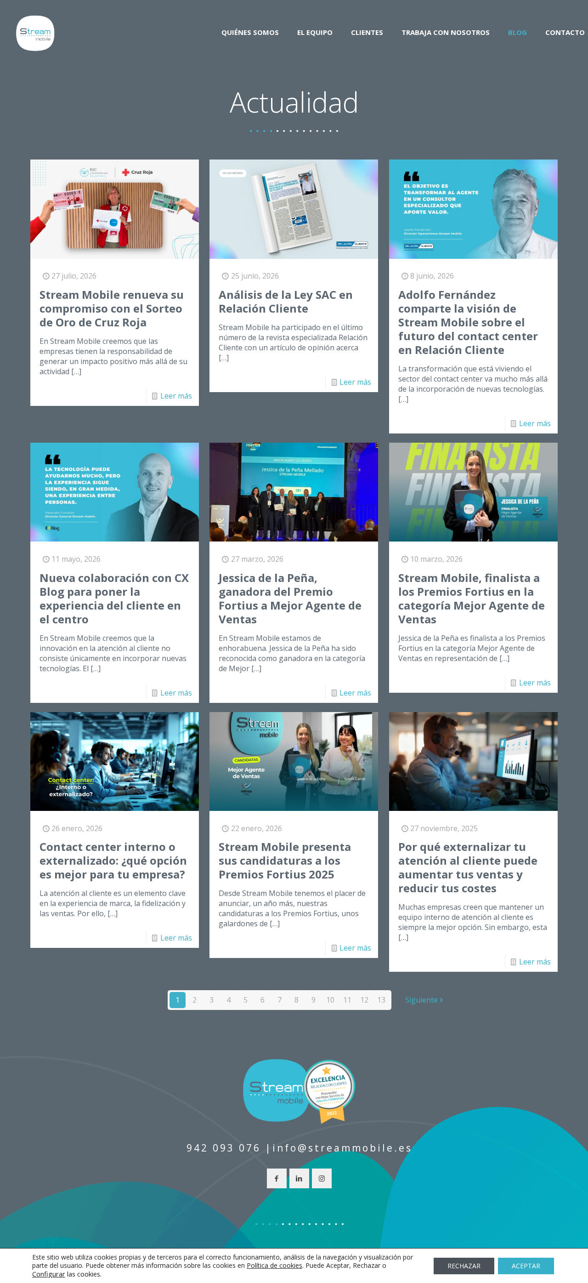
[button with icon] (277, 1178)
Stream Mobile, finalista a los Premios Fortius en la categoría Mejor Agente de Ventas (471, 598)
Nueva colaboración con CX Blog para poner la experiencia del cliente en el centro (114, 598)
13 (381, 1000)
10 (330, 1000)
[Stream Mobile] (35, 32)
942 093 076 (224, 1147)
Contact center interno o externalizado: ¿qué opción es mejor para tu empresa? (113, 860)
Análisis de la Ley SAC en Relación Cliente (286, 301)
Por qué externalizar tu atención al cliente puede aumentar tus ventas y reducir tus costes (467, 867)
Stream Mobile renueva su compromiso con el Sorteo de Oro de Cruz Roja (112, 308)
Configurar (48, 1274)
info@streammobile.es (342, 1147)
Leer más (176, 396)
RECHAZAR (464, 1265)
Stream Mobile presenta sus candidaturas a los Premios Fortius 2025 (285, 860)
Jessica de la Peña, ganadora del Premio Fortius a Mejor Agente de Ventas (290, 598)
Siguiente (421, 1000)
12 (364, 1000)
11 (347, 1000)
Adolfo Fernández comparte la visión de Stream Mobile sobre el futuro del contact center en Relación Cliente (468, 322)
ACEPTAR (526, 1265)
